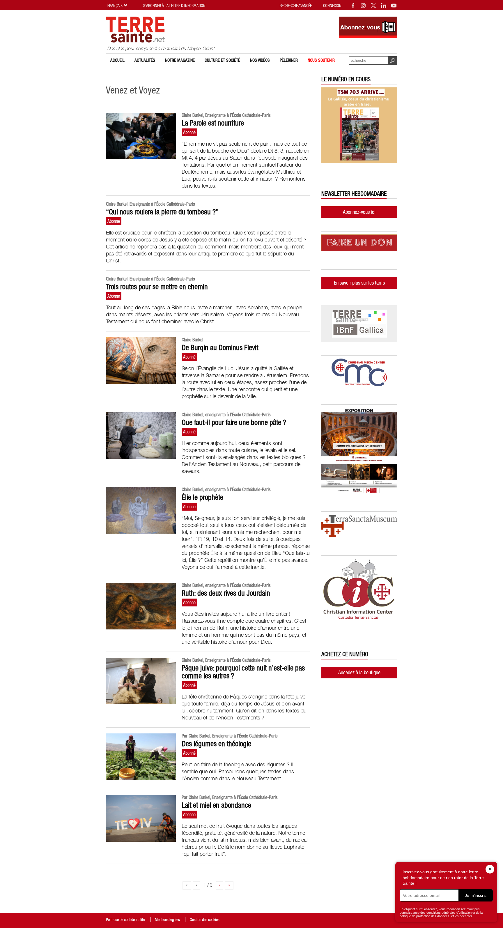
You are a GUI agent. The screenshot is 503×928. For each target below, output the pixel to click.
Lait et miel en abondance (216, 805)
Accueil (117, 60)
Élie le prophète (202, 497)
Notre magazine (180, 60)
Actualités (144, 60)
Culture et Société (222, 60)
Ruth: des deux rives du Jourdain (226, 593)
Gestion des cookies (204, 919)
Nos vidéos (260, 60)
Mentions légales (167, 919)
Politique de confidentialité (125, 919)
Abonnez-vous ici (359, 212)
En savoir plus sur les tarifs (359, 283)
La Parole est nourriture (213, 123)
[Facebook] (353, 5)
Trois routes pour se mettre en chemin (157, 287)
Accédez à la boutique (359, 672)
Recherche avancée (296, 5)
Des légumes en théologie (216, 744)
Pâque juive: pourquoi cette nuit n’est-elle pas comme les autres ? (243, 672)
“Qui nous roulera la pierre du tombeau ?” (162, 212)
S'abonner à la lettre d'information (174, 5)
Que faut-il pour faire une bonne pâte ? (234, 422)
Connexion (332, 5)
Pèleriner (289, 60)
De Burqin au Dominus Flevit (220, 347)
